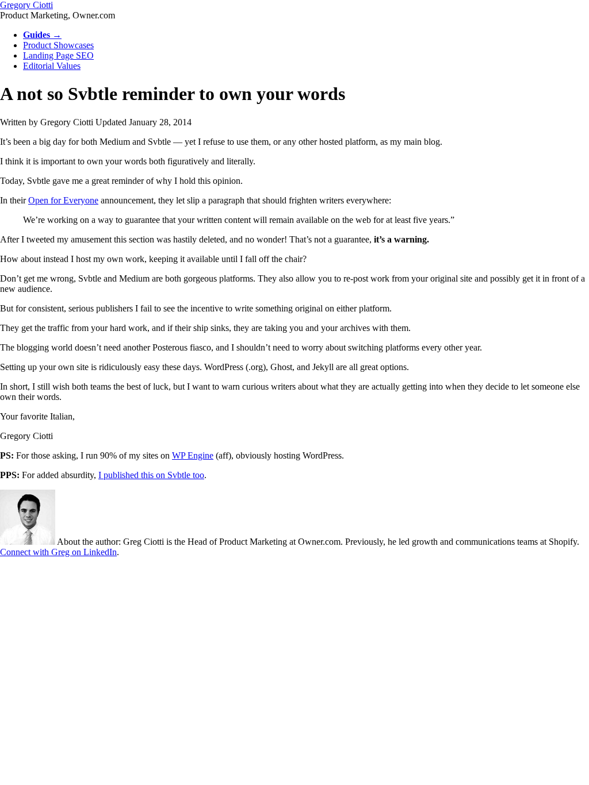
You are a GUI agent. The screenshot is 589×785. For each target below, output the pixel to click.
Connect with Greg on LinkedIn (58, 552)
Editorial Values (52, 66)
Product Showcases (58, 45)
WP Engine (192, 455)
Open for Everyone (63, 200)
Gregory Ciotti (26, 5)
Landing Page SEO (58, 55)
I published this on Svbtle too (151, 475)
